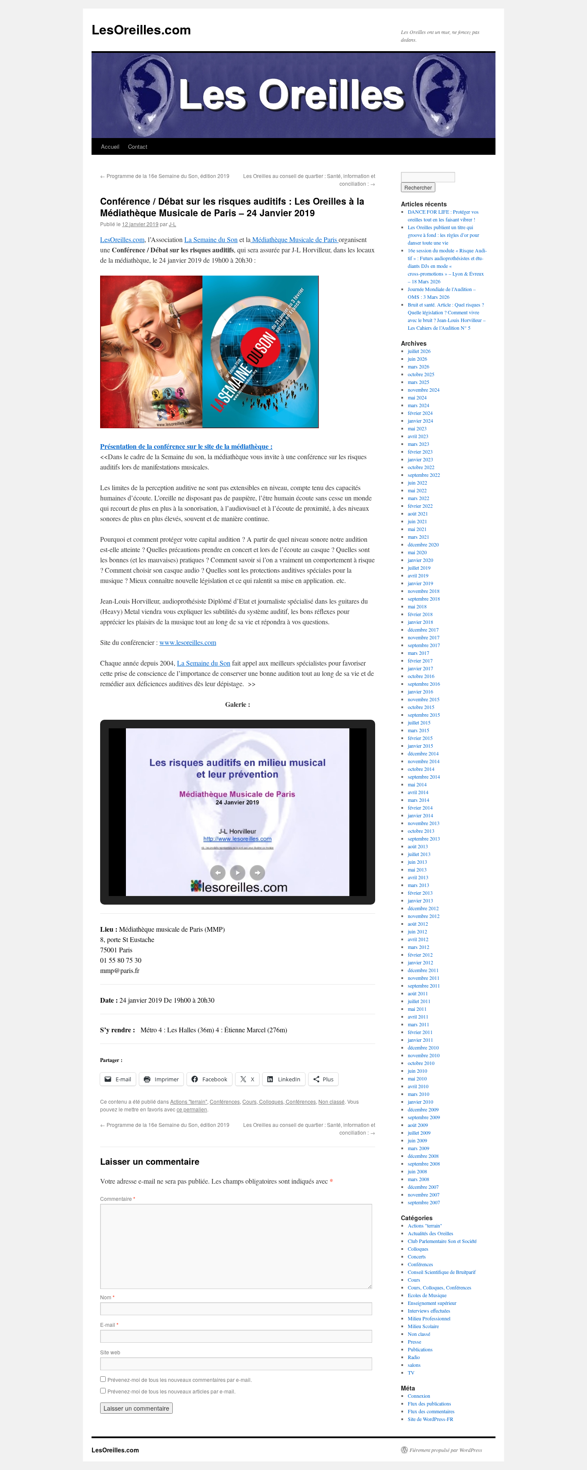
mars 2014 (418, 799)
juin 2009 (417, 1140)
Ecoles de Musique (427, 1295)
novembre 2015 (424, 699)
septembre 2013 (424, 838)
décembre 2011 (423, 970)
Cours (414, 1279)
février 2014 (420, 807)
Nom (107, 1297)
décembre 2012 (423, 908)
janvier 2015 (420, 745)
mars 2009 (418, 1148)
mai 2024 (417, 397)
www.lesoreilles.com (187, 642)
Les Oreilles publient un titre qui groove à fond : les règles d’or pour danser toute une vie (443, 235)
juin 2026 (417, 358)
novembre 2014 (424, 761)
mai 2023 (417, 428)
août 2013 (418, 846)
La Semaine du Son (211, 239)
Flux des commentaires (431, 1411)
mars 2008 (418, 1178)
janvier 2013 (420, 900)
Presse (414, 1341)
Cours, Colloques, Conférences (279, 1101)
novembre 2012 (424, 915)
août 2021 (418, 513)
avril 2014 (418, 792)
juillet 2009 (419, 1132)
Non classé (331, 1101)
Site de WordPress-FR (430, 1418)
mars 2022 (418, 497)
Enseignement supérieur (432, 1302)
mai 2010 (417, 1078)
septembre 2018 (424, 598)
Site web (110, 1352)
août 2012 (418, 923)
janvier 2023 (420, 459)
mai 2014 (417, 784)
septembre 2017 (424, 644)
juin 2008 (417, 1171)
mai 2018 (417, 606)
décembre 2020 (423, 544)
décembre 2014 (423, 753)
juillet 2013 (419, 853)
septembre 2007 (424, 1202)
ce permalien (192, 1109)
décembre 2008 (423, 1155)
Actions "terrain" (188, 1101)
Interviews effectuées (429, 1310)
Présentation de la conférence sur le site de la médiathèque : (186, 446)
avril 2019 (418, 575)
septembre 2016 (424, 683)
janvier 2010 (420, 1101)
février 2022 (420, 505)
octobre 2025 (421, 374)
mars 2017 (418, 652)
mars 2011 (418, 1024)
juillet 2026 (419, 350)
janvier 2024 (420, 420)
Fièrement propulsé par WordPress (446, 1449)
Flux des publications (429, 1403)
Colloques (418, 1248)
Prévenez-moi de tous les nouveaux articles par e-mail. (171, 1391)
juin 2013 (417, 861)
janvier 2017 (420, 668)
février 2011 (420, 1031)
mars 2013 (418, 884)
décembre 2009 (423, 1109)
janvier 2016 (420, 691)
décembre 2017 (423, 629)
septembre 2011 (424, 985)
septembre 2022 (424, 474)
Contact (137, 146)
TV (411, 1372)
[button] (218, 873)
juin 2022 (417, 482)
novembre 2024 (424, 389)
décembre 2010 (423, 1047)
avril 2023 (418, 436)
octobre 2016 (421, 675)
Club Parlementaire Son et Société (442, 1240)
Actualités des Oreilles (430, 1233)
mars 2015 (418, 730)
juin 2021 (417, 521)
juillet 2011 (419, 1000)
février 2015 (420, 737)
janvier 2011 (420, 1039)
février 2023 (420, 451)
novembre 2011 (424, 977)
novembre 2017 (424, 637)
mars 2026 (418, 366)
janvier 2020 (420, 559)
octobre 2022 (421, 466)
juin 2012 (417, 931)
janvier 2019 (420, 583)
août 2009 (418, 1124)
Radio (414, 1356)
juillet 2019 (419, 567)
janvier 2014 (420, 815)
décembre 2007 (423, 1186)
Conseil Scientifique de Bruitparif (442, 1271)
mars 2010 (418, 1093)
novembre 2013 (424, 822)
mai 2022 (417, 490)
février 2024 (420, 412)
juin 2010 (417, 1070)
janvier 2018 (420, 621)
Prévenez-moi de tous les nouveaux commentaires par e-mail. (179, 1379)
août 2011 (418, 993)
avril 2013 (418, 877)
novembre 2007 (424, 1194)
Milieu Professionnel (429, 1318)
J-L (172, 223)
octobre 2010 (421, 1062)
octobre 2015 (421, 706)
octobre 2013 (421, 830)
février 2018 (420, 614)
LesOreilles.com (141, 29)
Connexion (419, 1395)
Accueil (110, 146)
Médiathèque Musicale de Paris (295, 239)
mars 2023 (418, 443)
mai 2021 (417, 528)
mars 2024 (418, 405)
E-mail (109, 1324)
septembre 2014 (424, 776)
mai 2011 (417, 1008)
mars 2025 (418, 381)
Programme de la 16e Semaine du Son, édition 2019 (164, 175)
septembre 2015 (424, 714)
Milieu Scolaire (423, 1326)
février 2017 (420, 660)
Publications (420, 1349)
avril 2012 (418, 939)
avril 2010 (418, 1086)
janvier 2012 (420, 962)
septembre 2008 (424, 1163)
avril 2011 (418, 1016)
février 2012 (420, 954)
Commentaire (117, 1198)
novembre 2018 (424, 590)
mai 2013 (417, 869)
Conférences (225, 1101)
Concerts (417, 1256)
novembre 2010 (424, 1055)
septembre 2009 (424, 1117)
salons (414, 1364)
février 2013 (420, 892)
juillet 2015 (419, 722)
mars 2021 (418, 536)
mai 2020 (417, 552)
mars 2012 (418, 946)
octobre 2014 (421, 768)
